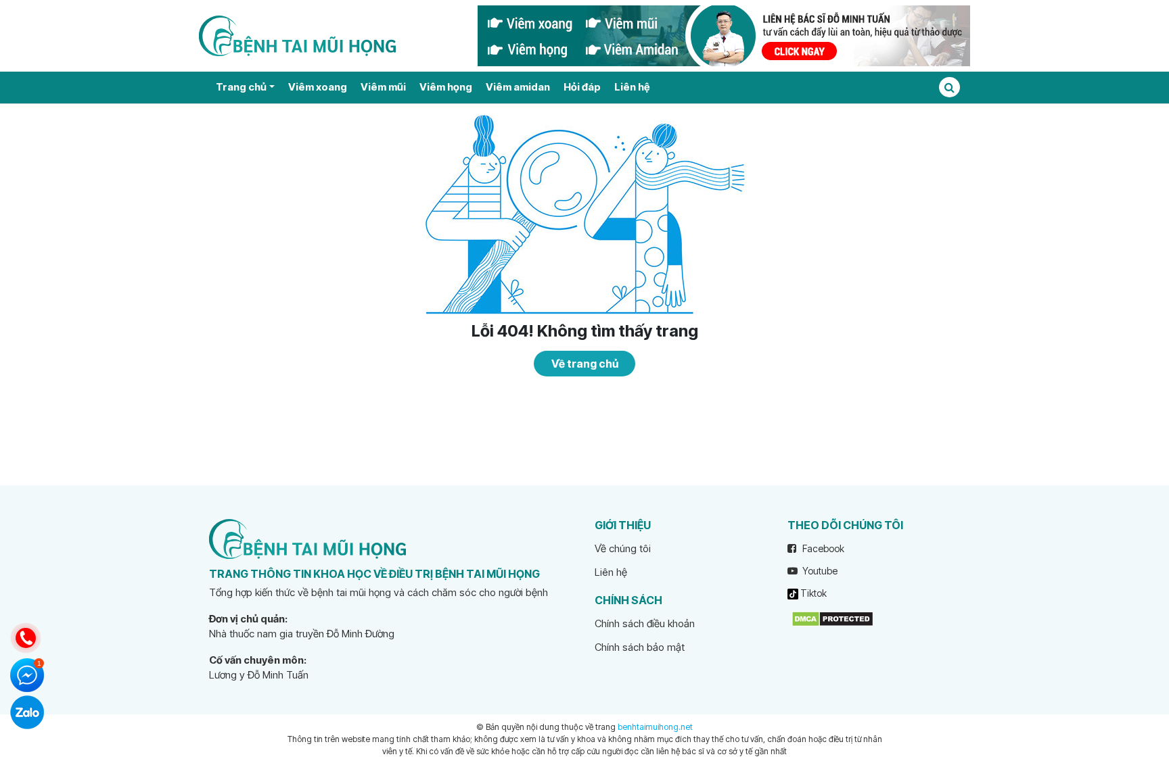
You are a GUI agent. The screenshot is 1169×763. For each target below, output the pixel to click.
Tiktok (812, 593)
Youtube (819, 570)
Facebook (822, 548)
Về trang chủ (584, 363)
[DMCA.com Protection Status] (832, 618)
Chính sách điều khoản (645, 623)
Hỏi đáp (582, 86)
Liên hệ (631, 86)
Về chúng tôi (623, 548)
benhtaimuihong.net (655, 727)
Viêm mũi (383, 86)
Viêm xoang (317, 86)
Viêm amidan (518, 86)
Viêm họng (445, 86)
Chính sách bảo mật (640, 647)
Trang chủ (241, 86)
